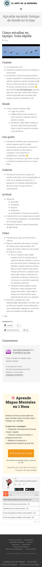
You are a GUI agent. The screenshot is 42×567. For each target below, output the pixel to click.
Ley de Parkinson (24, 89)
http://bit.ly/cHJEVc (14, 375)
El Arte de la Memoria (21, 3)
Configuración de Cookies (14, 561)
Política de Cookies (9, 564)
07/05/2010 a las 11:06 (21, 353)
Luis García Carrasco (21, 350)
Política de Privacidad (29, 564)
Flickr (6, 316)
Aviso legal (32, 561)
